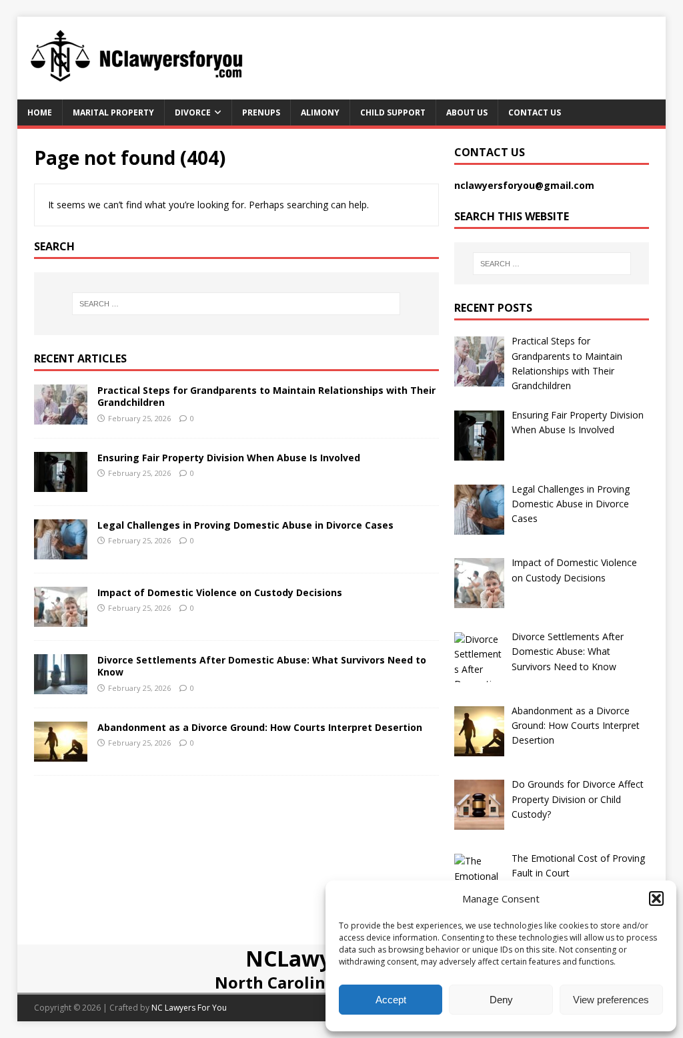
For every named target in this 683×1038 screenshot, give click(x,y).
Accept (391, 999)
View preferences (611, 999)
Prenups (261, 112)
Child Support (393, 112)
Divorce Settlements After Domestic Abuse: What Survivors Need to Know (261, 666)
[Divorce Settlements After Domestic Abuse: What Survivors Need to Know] (60, 686)
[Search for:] (236, 303)
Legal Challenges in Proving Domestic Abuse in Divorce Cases (245, 525)
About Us (467, 112)
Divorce (193, 112)
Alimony (320, 112)
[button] (656, 898)
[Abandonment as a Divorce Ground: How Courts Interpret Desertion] (60, 754)
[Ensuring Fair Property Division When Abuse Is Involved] (60, 484)
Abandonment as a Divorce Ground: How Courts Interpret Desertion (259, 727)
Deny (501, 999)
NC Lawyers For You (189, 1007)
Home (39, 112)
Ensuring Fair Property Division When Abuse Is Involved (228, 457)
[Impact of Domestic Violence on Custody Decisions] (60, 619)
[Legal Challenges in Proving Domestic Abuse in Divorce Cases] (60, 551)
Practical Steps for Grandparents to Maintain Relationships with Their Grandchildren (266, 396)
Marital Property (113, 112)
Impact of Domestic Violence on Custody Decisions (219, 592)
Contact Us (534, 112)
